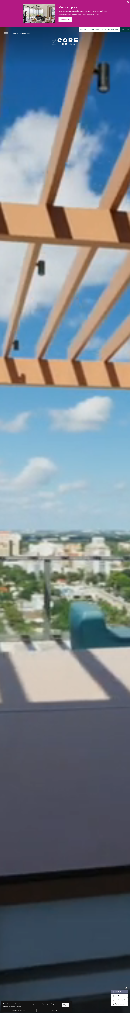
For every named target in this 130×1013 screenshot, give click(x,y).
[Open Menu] (6, 33)
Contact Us (54, 1010)
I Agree (65, 1005)
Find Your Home (20, 33)
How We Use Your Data (18, 1010)
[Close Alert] (128, 2)
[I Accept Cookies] (70, 1003)
